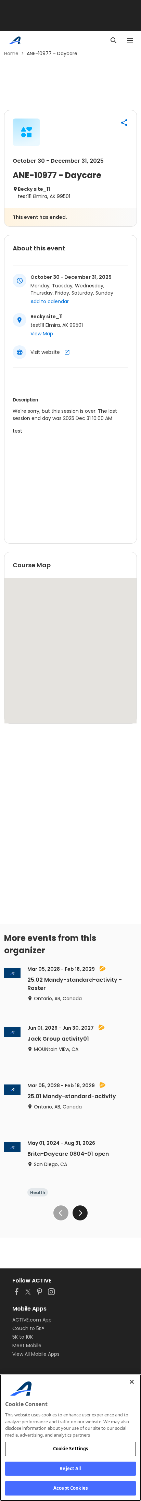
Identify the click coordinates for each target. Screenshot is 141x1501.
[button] (124, 123)
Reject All (70, 1468)
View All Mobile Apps (36, 1354)
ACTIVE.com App (32, 1319)
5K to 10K (22, 1336)
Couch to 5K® (28, 1328)
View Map (41, 333)
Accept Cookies (70, 1488)
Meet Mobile (26, 1345)
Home (11, 53)
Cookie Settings (70, 1449)
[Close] (131, 1381)
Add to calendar (49, 301)
